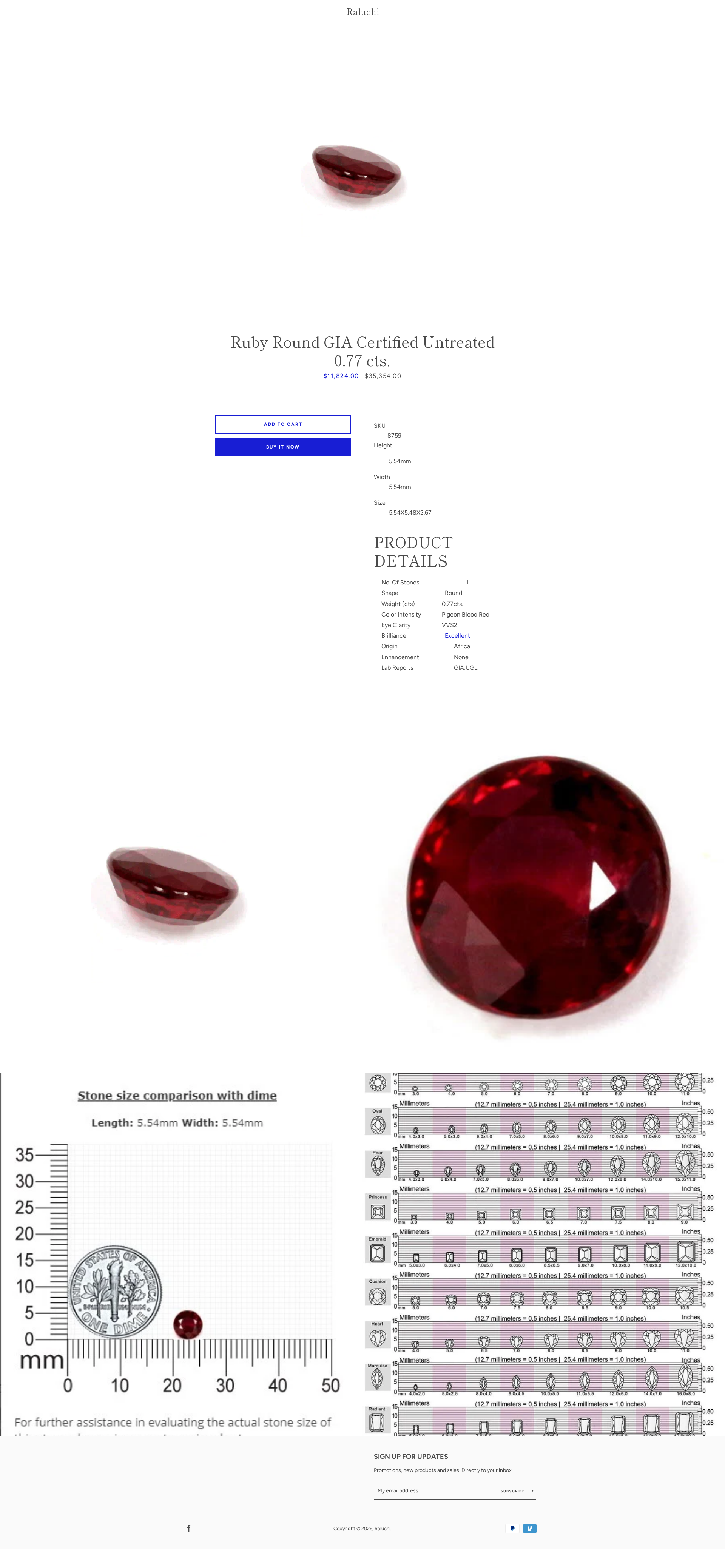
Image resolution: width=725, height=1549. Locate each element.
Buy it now (283, 447)
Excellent (457, 635)
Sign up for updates (411, 1456)
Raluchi (362, 11)
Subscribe (513, 1491)
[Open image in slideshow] (362, 175)
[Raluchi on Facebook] (189, 1528)
